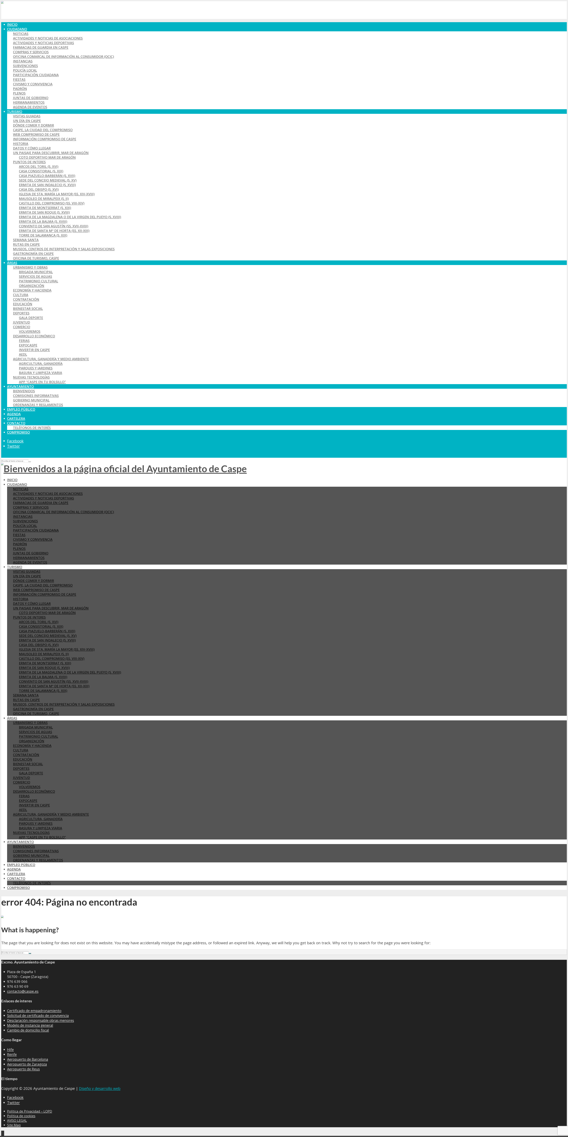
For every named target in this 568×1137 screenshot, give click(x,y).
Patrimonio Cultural (38, 281)
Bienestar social (28, 308)
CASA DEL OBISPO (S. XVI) (39, 189)
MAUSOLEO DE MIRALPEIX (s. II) (44, 198)
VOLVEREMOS (29, 331)
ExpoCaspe (28, 345)
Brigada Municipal (36, 272)
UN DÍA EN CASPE (27, 120)
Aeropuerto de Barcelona (27, 1059)
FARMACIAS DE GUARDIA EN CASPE (40, 47)
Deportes (21, 313)
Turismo (14, 111)
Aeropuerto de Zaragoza (27, 1064)
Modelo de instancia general (30, 1025)
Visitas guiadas (26, 116)
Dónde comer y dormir (33, 125)
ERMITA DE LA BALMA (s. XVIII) (43, 221)
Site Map (14, 1125)
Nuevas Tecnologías (31, 377)
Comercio (21, 327)
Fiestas (19, 79)
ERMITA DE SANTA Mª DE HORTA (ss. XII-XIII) (54, 230)
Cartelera (16, 418)
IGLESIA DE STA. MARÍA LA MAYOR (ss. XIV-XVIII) (57, 194)
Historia (20, 143)
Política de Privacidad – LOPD (29, 1111)
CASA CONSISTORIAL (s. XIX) (41, 171)
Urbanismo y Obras (30, 267)
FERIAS (24, 340)
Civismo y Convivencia (33, 84)
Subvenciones (25, 65)
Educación (22, 304)
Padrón (20, 88)
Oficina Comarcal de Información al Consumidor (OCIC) (63, 56)
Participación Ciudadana (36, 75)
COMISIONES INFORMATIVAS (36, 395)
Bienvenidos (24, 391)
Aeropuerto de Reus (23, 1069)
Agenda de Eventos (30, 107)
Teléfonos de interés (32, 427)
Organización (31, 285)
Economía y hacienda (32, 290)
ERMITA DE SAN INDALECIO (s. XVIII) (47, 185)
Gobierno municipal (31, 400)
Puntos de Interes (29, 162)
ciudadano (17, 29)
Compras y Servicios (31, 52)
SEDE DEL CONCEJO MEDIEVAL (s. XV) (48, 180)
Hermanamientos (29, 102)
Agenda (14, 414)
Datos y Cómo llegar (32, 148)
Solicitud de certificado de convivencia (38, 1015)
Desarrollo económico (34, 336)
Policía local (25, 70)
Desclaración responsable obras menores (40, 1020)
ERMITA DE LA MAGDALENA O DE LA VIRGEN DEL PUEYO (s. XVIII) (70, 217)
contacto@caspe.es (22, 991)
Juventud (21, 322)
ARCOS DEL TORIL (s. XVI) (38, 166)
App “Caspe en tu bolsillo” (42, 382)
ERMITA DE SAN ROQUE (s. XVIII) (44, 212)
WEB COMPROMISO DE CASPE (36, 134)
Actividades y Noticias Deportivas (43, 42)
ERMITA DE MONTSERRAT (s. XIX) (45, 207)
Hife (10, 1049)
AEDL (23, 354)
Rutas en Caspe (26, 244)
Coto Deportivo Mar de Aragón (47, 157)
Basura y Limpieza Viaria (40, 372)
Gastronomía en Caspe (33, 253)
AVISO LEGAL (17, 1120)
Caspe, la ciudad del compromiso (43, 130)
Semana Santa (26, 240)
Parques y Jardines (36, 368)
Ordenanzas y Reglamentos (38, 404)
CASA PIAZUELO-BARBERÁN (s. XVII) (47, 175)
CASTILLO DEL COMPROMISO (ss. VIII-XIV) (51, 203)
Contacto (16, 423)
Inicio (12, 24)
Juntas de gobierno (30, 97)
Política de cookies (21, 1116)
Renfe (12, 1054)
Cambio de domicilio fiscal (28, 1030)
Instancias (23, 61)
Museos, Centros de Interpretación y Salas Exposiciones (64, 249)
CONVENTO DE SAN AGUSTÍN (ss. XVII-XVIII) (53, 226)
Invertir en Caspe (34, 349)
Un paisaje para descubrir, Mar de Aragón (51, 152)
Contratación (26, 299)
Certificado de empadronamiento (34, 1010)
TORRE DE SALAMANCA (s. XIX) (43, 235)
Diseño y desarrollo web (99, 1088)
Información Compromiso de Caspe (44, 139)
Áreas (12, 262)
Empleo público (21, 409)
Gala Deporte (31, 317)
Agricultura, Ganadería (41, 363)
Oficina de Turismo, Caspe (36, 258)
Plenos (19, 93)
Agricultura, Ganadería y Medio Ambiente (51, 359)
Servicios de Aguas (35, 276)
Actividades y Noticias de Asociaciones (48, 38)
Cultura (20, 294)
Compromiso (18, 432)
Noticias (20, 33)
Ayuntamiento (20, 386)
